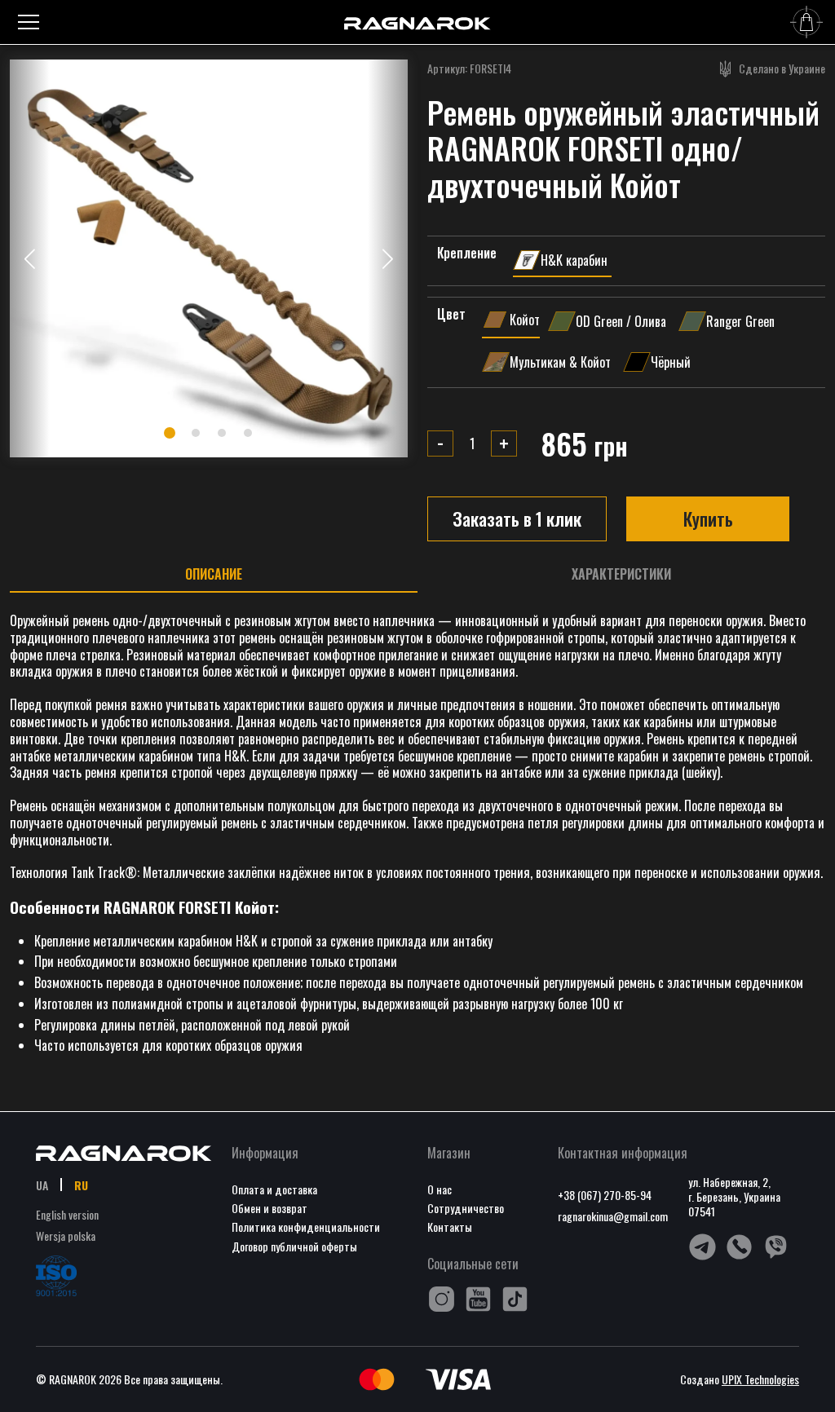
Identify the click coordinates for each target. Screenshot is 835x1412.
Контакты (449, 1226)
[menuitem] (42, 1184)
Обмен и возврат (269, 1207)
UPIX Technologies (760, 1379)
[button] (388, 258)
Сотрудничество (465, 1207)
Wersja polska (65, 1235)
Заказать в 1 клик (517, 518)
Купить (708, 518)
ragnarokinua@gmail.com (613, 1215)
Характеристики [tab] (621, 575)
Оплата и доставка (274, 1189)
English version (67, 1214)
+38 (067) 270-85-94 (605, 1194)
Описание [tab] (213, 575)
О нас (439, 1189)
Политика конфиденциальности (306, 1226)
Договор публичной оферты (294, 1246)
